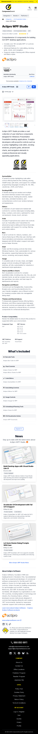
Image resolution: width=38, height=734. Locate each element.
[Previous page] (3, 125)
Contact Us (19, 666)
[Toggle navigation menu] (17, 87)
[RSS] (27, 653)
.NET (29, 31)
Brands (15, 15)
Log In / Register (19, 712)
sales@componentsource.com (19, 646)
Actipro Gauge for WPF (10, 400)
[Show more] (36, 1)
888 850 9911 (20, 642)
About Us (19, 662)
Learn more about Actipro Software (14, 608)
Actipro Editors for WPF (10, 391)
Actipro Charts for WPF (10, 370)
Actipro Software (7, 31)
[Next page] (35, 125)
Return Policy (19, 699)
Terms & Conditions (19, 703)
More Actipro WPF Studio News (19, 562)
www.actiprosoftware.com (11, 620)
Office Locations (19, 669)
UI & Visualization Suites (20, 19)
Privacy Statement (19, 696)
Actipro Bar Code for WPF (11, 360)
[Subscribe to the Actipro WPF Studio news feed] (27, 442)
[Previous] (6, 109)
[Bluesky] (23, 653)
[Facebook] (19, 653)
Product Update (8, 511)
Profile (19, 726)
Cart (19, 715)
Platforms (24, 15)
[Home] (3, 19)
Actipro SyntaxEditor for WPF (12, 382)
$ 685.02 (32, 76)
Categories (6, 15)
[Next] (31, 109)
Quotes (19, 719)
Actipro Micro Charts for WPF (12, 372)
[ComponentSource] (8, 8)
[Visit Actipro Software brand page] (9, 59)
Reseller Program (19, 676)
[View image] (7, 125)
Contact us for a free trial (25, 81)
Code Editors (17, 511)
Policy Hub (19, 689)
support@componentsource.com (19, 649)
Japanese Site (19, 680)
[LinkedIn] (10, 653)
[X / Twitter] (14, 653)
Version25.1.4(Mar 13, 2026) (9, 33)
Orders (19, 722)
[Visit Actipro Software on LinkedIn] (3, 624)
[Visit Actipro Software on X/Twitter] (6, 624)
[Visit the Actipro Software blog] (9, 624)
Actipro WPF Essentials (10, 419)
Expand (18, 429)
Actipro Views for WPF (10, 410)
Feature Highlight (8, 473)
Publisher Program (19, 673)
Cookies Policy (19, 692)
